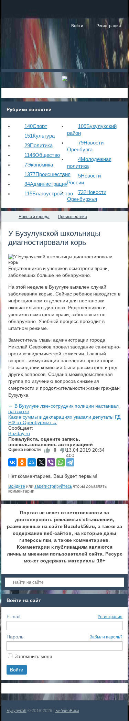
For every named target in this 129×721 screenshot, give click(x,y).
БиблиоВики (67, 710)
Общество (42, 155)
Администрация (45, 184)
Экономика (38, 165)
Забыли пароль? (106, 637)
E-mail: (14, 616)
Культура (39, 136)
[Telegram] (70, 462)
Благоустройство (48, 193)
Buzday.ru (19, 433)
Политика (38, 145)
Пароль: (16, 636)
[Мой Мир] (32, 462)
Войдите (16, 486)
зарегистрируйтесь (53, 486)
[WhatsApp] (60, 462)
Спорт (35, 126)
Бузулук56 (16, 710)
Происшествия (47, 174)
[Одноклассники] (22, 462)
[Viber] (51, 462)
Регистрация (110, 616)
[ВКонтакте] (12, 462)
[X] (41, 462)
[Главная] (7, 216)
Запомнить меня (33, 656)
